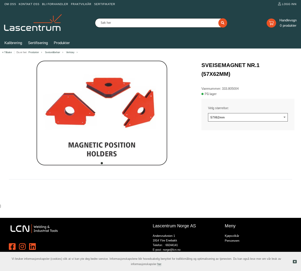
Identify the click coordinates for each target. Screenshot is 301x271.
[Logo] (33, 23)
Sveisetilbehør (52, 52)
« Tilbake (7, 52)
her (159, 264)
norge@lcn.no (171, 249)
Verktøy (70, 52)
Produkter (33, 52)
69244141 (171, 245)
